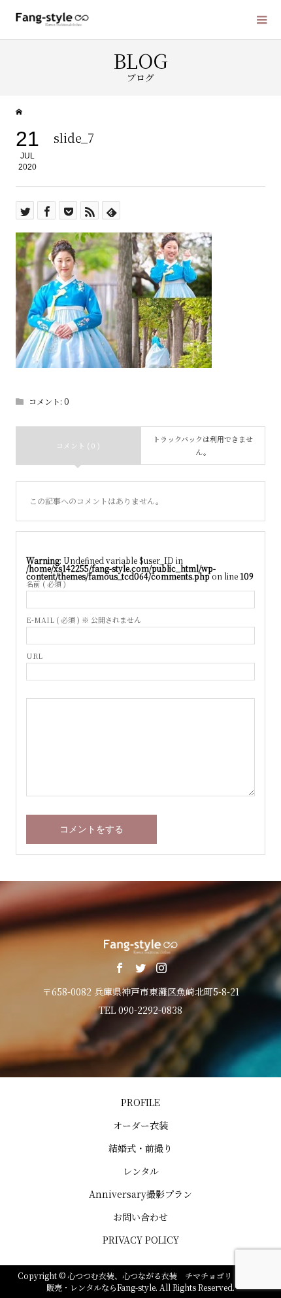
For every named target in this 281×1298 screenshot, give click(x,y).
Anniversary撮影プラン (140, 1193)
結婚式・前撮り (140, 1148)
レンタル (141, 1170)
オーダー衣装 (140, 1125)
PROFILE (140, 1102)
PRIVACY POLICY (141, 1239)
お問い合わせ (140, 1216)
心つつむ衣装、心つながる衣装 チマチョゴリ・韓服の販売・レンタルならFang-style (154, 1281)
